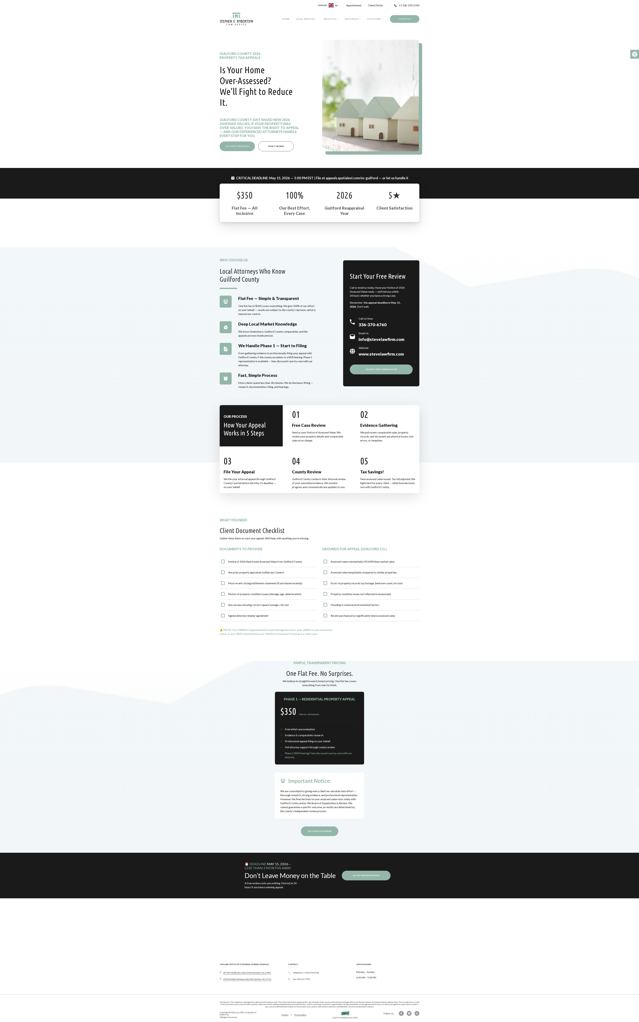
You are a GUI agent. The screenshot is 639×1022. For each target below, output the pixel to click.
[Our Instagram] (415, 1013)
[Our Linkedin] (408, 1013)
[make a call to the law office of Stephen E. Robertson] (319, 973)
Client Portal (375, 5)
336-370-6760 (373, 324)
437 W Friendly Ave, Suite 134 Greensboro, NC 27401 (247, 972)
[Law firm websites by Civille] (345, 1015)
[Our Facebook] (400, 1013)
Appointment (353, 5)
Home (285, 18)
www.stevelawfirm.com (381, 353)
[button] (634, 54)
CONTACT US (405, 19)
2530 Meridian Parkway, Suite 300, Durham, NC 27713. (247, 979)
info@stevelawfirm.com (381, 339)
